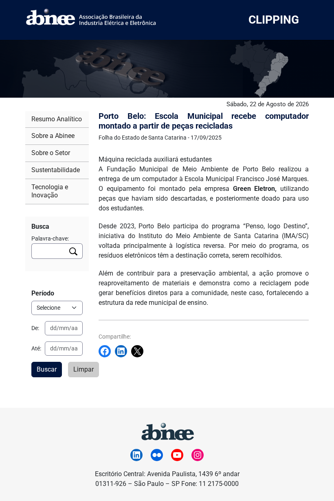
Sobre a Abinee (53, 136)
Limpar (83, 369)
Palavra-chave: (50, 238)
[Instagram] (197, 455)
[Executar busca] (73, 251)
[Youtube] (177, 455)
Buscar (47, 369)
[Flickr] (157, 455)
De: (35, 328)
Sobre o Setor (50, 153)
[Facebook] (107, 351)
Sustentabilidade (55, 170)
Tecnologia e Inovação (49, 191)
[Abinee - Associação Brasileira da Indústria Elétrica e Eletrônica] (167, 430)
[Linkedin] (123, 351)
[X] (139, 351)
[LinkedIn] (136, 455)
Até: (36, 348)
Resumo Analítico (56, 119)
